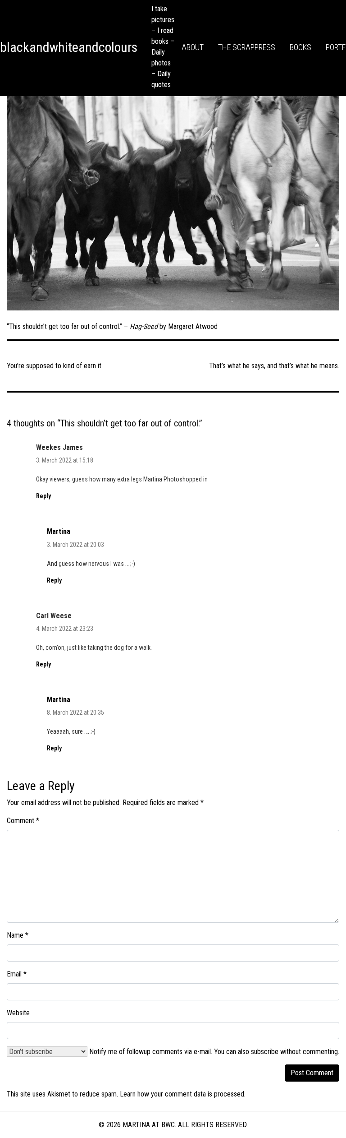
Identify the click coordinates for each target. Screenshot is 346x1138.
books (300, 47)
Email (17, 974)
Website (18, 1012)
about (193, 47)
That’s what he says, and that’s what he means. (274, 365)
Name (17, 935)
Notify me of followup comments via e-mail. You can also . (213, 1051)
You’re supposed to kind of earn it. (55, 365)
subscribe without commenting (294, 1051)
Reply (43, 496)
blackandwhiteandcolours (68, 47)
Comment (23, 820)
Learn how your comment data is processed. (183, 1094)
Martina (58, 531)
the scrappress (246, 47)
